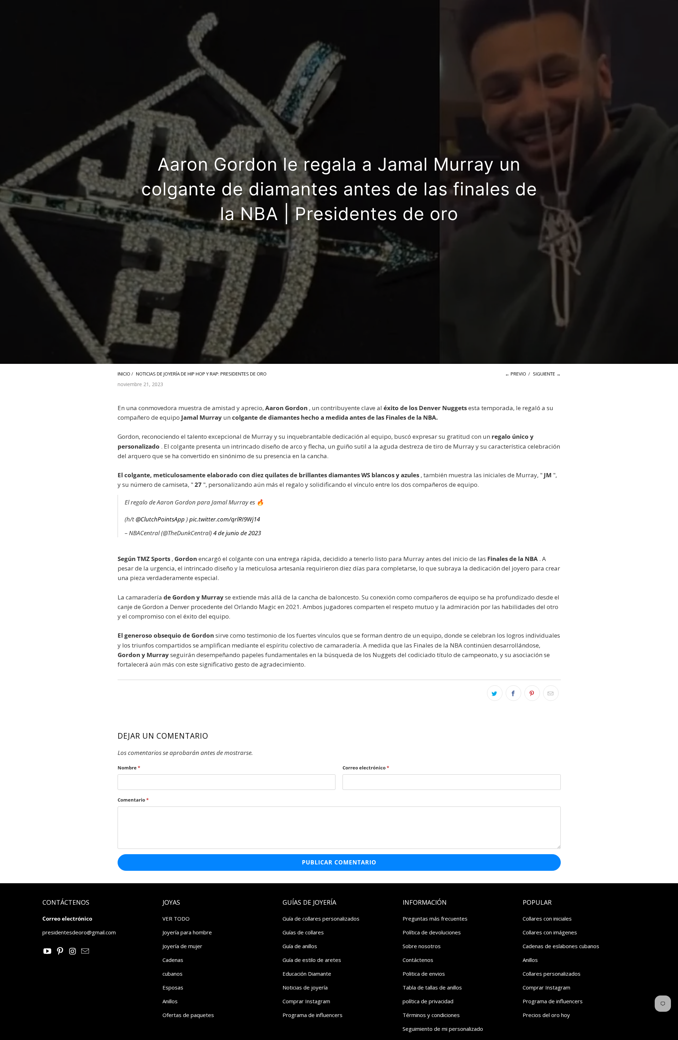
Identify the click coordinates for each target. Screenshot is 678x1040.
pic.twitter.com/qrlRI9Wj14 (224, 519)
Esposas (172, 987)
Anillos (170, 1001)
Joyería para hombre (187, 932)
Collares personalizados (552, 973)
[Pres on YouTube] (47, 951)
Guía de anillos (299, 946)
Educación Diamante (306, 973)
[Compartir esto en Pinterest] (532, 693)
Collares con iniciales (547, 918)
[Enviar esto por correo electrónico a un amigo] (551, 693)
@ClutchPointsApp (160, 519)
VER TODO (176, 918)
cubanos (172, 973)
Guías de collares (303, 932)
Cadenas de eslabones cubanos (561, 946)
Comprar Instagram (306, 1001)
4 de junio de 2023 (237, 533)
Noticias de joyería (305, 987)
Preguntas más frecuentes (435, 918)
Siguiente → (547, 374)
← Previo (515, 374)
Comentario (133, 800)
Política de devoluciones (432, 932)
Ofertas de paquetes (188, 1014)
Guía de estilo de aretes (311, 959)
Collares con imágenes (550, 932)
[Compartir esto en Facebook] (513, 693)
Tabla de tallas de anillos (432, 987)
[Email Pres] (85, 951)
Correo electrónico (366, 767)
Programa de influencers (312, 1014)
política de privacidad (428, 1001)
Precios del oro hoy (546, 1014)
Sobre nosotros (422, 946)
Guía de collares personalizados (320, 918)
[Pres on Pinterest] (60, 951)
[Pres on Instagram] (72, 951)
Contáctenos (418, 959)
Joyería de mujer (182, 946)
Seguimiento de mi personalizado (443, 1028)
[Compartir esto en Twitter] (494, 693)
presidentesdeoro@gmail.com (79, 932)
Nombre (129, 767)
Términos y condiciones (431, 1014)
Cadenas (172, 959)
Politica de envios (424, 973)
